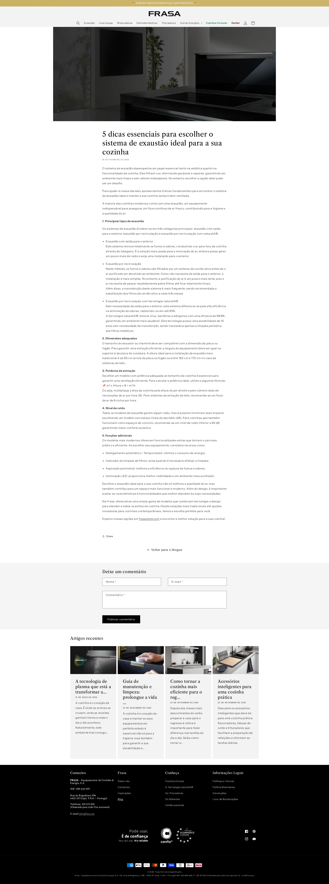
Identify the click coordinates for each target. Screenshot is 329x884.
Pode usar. (133, 835)
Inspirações (124, 793)
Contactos (124, 787)
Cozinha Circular (174, 781)
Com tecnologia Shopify (171, 872)
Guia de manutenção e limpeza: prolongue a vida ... (140, 692)
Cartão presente (174, 805)
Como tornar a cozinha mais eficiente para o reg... (186, 689)
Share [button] (109, 536)
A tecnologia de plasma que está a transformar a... (93, 686)
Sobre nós (124, 781)
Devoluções (220, 793)
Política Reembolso (224, 787)
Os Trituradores (174, 793)
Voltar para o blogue (166, 550)
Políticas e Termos (223, 781)
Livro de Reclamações (225, 799)
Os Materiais (172, 799)
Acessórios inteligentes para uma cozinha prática (234, 689)
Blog (120, 799)
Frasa (157, 872)
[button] (78, 23)
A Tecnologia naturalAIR (179, 787)
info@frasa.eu (87, 813)
